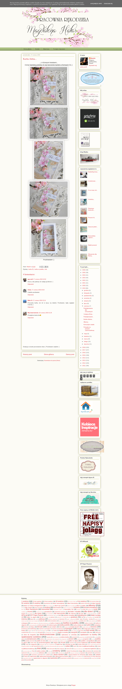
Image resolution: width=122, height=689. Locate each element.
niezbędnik (84, 632)
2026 (84, 270)
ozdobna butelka (64, 637)
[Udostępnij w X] (44, 267)
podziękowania (31, 639)
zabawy (90, 654)
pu (92, 639)
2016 (84, 352)
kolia (60, 627)
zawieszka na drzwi (78, 658)
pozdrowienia (49, 639)
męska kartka (63, 630)
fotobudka (46, 617)
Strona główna (27, 49)
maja (85, 333)
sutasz (67, 646)
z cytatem (47, 654)
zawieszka (53, 658)
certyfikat (23, 611)
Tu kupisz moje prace (59, 49)
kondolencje (24, 628)
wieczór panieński (33, 652)
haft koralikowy (89, 617)
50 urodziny (25, 603)
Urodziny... (91, 199)
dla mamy (38, 613)
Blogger (73, 685)
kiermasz (26, 626)
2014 (84, 358)
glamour (53, 617)
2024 (84, 275)
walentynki (96, 651)
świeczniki (69, 648)
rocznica (72, 642)
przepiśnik (86, 639)
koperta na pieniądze (44, 628)
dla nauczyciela (59, 613)
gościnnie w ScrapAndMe (63, 617)
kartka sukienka (92, 620)
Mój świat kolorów (33, 312)
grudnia (86, 290)
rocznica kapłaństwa (82, 642)
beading (47, 607)
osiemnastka (55, 637)
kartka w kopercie (55, 623)
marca (86, 339)
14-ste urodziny (48, 601)
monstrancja (33, 632)
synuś (74, 646)
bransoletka (46, 609)
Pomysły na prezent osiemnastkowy (89, 328)
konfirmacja (33, 628)
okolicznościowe (47, 634)
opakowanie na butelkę (88, 634)
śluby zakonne (60, 648)
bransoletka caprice (57, 609)
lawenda (39, 630)
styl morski (45, 646)
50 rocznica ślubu (94, 601)
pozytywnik (56, 639)
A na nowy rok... (93, 190)
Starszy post (70, 354)
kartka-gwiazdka (32, 625)
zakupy (26, 656)
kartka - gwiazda (70, 619)
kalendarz (62, 619)
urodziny (56, 651)
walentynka (88, 651)
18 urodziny (60, 601)
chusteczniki (39, 611)
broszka (78, 609)
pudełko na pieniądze (53, 640)
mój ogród (40, 632)
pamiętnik (74, 637)
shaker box (59, 644)
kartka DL (31, 269)
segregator (42, 644)
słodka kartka (81, 644)
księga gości (87, 628)
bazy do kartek (38, 607)
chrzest (29, 611)
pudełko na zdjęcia (73, 641)
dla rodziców (72, 613)
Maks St (30, 300)
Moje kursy (46, 49)
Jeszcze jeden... (93, 227)
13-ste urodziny (37, 601)
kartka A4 (97, 619)
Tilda (33, 651)
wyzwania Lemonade (37, 654)
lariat (34, 630)
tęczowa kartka (26, 651)
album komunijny (85, 603)
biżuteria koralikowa (91, 607)
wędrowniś (24, 652)
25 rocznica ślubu (72, 601)
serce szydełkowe (50, 644)
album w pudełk (71, 605)
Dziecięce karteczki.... (91, 209)
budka (84, 609)
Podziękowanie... (89, 316)
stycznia (86, 344)
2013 (84, 360)
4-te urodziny (81, 601)
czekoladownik (48, 611)
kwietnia (86, 336)
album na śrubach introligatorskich (33, 605)
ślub (46, 269)
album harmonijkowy (58, 603)
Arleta (29, 290)
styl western (61, 646)
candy (95, 609)
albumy (92, 605)
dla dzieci (88, 611)
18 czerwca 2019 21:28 (45, 312)
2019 (84, 288)
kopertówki (69, 628)
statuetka (97, 644)
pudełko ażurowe (29, 640)
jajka (32, 619)
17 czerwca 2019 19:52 (39, 279)
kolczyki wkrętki (51, 627)
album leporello (96, 603)
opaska (49, 637)
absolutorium (47, 603)
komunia (94, 627)
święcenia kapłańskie (90, 648)
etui (60, 615)
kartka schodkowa (75, 620)
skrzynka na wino (70, 644)
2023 (84, 277)
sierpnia (86, 301)
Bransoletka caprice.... (91, 236)
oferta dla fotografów (30, 634)
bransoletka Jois (69, 609)
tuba (50, 651)
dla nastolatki (49, 613)
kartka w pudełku (39, 269)
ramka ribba (33, 642)
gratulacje (74, 617)
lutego (86, 341)
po (95, 637)
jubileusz (42, 619)
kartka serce (83, 620)
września (87, 298)
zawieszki (86, 658)
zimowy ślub (93, 658)
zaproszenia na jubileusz (76, 656)
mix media (74, 630)
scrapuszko (33, 644)
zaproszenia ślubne (27, 658)
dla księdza (30, 613)
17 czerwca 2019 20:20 (38, 290)
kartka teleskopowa (44, 623)
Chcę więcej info (96, 3)
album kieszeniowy (72, 603)
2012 (84, 363)
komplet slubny (85, 626)
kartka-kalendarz (42, 625)
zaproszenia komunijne (45, 656)
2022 (84, 280)
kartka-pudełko (65, 625)
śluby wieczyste (51, 648)
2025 (84, 272)
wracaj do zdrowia (74, 652)
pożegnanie (63, 639)
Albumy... (86, 322)
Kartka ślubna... (88, 319)
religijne (55, 642)
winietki (48, 652)
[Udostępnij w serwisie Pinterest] (47, 267)
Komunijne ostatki (89, 324)
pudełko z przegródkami (87, 641)
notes (90, 632)
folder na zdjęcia (31, 617)
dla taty (81, 613)
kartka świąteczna (34, 623)
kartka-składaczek (78, 625)
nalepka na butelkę (63, 632)
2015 (84, 355)
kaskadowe (97, 625)
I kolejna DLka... (88, 314)
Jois (36, 619)
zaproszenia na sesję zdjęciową (92, 656)
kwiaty (23, 630)
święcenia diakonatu (78, 648)
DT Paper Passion (37, 615)
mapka (55, 630)
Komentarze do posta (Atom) (52, 360)
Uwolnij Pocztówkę (71, 651)
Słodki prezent (92, 245)
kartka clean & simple (33, 620)
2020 (84, 285)
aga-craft (30, 279)
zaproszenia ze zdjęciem (40, 658)
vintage (80, 651)
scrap (26, 644)
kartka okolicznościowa (64, 620)
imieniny (24, 619)
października (88, 295)
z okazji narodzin (58, 654)
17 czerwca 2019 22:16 (39, 300)
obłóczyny (98, 632)
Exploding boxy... (93, 172)
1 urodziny (24, 601)
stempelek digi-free (25, 646)
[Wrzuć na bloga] (42, 267)
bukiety (89, 609)
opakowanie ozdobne (31, 637)
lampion (29, 630)
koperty (79, 628)
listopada (87, 293)
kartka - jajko (79, 619)
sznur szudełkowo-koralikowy (87, 646)
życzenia (28, 660)
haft (82, 617)
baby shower (28, 607)
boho (22, 609)
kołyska (66, 626)
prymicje (79, 639)
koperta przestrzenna (57, 628)
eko (56, 615)
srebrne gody (90, 644)
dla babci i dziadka (74, 611)
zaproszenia (33, 656)
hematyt (97, 617)
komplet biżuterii (74, 627)
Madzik (93, 58)
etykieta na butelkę (69, 615)
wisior (53, 653)
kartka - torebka (89, 619)
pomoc (42, 639)
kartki (88, 625)
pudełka (98, 639)
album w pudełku (81, 605)
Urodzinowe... (92, 181)
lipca (85, 303)
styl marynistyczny (36, 646)
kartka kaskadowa (52, 620)
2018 (84, 347)
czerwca (86, 306)
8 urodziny (36, 603)
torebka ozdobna (41, 651)
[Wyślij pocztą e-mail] (40, 267)
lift (48, 630)
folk (40, 617)
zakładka (98, 654)
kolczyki (40, 627)
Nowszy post (27, 354)
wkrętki (66, 652)
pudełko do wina (40, 641)
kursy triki (96, 628)
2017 (84, 350)
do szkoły (88, 613)
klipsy (32, 627)
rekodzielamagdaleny (44, 642)
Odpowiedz (31, 284)
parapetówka (82, 637)
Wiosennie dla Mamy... (92, 255)
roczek (63, 642)
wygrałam (82, 652)
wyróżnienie (97, 652)
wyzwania (26, 654)
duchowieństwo (50, 615)
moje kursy (81, 630)
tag (100, 648)
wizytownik (60, 652)
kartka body (24, 620)
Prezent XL (91, 217)
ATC (22, 607)
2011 (84, 365)
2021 (84, 283)
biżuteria (77, 607)
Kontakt (37, 49)
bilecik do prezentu (68, 607)
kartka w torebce (89, 623)
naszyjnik (74, 632)
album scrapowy (49, 605)
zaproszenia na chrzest (61, 656)
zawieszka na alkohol (66, 658)
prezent (71, 639)
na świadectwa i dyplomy (50, 632)
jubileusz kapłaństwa (53, 619)
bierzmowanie (57, 607)
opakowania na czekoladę (69, 634)
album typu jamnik (60, 605)
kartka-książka (53, 625)
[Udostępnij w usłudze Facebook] (46, 267)
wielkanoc (41, 653)
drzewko (94, 613)
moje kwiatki (90, 630)
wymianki (89, 652)
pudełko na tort (62, 640)
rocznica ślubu (96, 642)
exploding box (82, 615)
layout (44, 630)
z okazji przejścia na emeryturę (76, 654)
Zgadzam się (108, 3)
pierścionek (90, 637)
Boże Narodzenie (32, 609)
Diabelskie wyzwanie (60, 611)
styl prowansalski (53, 646)
